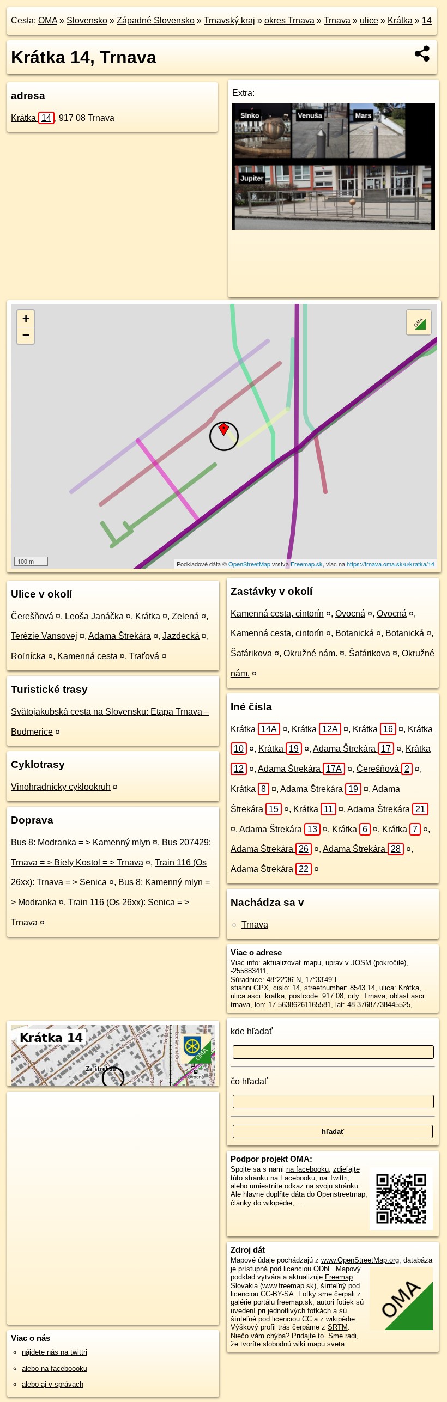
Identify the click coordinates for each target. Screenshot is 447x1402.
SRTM (338, 1327)
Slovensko (87, 20)
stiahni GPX (250, 988)
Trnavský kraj (229, 20)
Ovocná (350, 613)
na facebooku (307, 1169)
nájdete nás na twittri (54, 1352)
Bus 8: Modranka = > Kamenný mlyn (80, 842)
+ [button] (25, 318)
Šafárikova (251, 653)
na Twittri (333, 1178)
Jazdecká (181, 636)
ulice (369, 20)
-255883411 (249, 971)
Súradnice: (247, 980)
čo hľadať (249, 1081)
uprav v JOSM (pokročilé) (365, 963)
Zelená (185, 616)
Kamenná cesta (87, 656)
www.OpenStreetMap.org (360, 1260)
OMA (47, 20)
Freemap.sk (307, 563)
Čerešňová (32, 616)
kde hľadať (252, 1031)
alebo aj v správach (52, 1384)
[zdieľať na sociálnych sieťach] (422, 53)
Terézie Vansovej (44, 636)
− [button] (25, 335)
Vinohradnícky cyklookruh (61, 786)
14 (427, 20)
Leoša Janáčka (94, 616)
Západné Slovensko (156, 20)
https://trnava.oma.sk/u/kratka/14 (390, 563)
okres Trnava (289, 20)
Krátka (400, 20)
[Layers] (419, 322)
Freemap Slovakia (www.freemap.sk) (292, 1281)
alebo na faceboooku (54, 1368)
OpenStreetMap (249, 563)
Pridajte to (308, 1336)
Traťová (144, 656)
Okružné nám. (310, 653)
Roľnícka (28, 656)
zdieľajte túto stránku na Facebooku (295, 1173)
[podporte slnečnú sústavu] (333, 226)
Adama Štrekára (119, 636)
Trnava (337, 20)
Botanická (354, 633)
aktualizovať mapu (292, 963)
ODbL (322, 1269)
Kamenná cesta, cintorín (277, 613)
